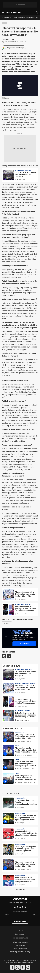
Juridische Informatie (20, 948)
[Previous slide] (2, 17)
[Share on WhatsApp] (9, 656)
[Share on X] (4, 656)
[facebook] (12, 967)
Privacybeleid (20, 945)
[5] (25, 907)
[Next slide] (37, 17)
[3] (20, 907)
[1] (15, 907)
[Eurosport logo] (13, 12)
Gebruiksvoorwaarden (20, 942)
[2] (17, 907)
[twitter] (17, 967)
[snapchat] (22, 967)
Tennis (4, 23)
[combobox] (20, 914)
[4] (22, 907)
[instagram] (28, 967)
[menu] (36, 12)
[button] (3, 12)
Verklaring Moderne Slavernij (20, 952)
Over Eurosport (20, 934)
